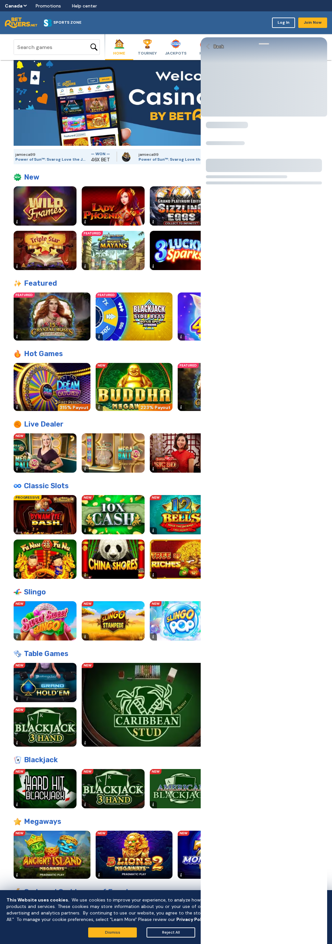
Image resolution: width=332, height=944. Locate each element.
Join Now (313, 22)
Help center (84, 6)
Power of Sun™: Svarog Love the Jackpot (139, 159)
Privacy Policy (192, 919)
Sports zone (67, 22)
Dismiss (112, 932)
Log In (284, 22)
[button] (18, 103)
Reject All (171, 932)
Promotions (48, 6)
